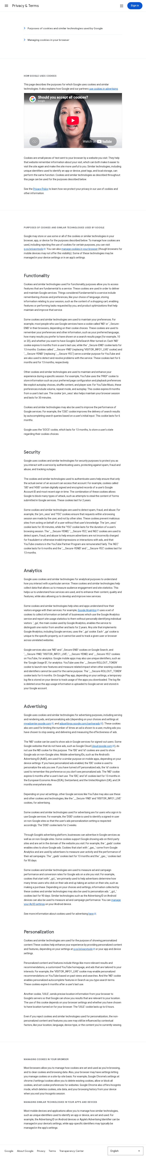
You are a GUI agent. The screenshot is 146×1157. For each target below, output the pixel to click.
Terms (52, 1151)
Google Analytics (87, 610)
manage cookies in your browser (79, 249)
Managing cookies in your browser (48, 40)
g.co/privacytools (33, 249)
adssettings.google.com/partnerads (79, 723)
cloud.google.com (102, 746)
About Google (25, 1151)
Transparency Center (71, 1151)
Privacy (41, 1151)
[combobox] (125, 1151)
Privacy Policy (40, 188)
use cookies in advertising (103, 88)
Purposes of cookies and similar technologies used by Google (65, 28)
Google (8, 1151)
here (91, 913)
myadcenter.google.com (37, 723)
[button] (6, 5)
